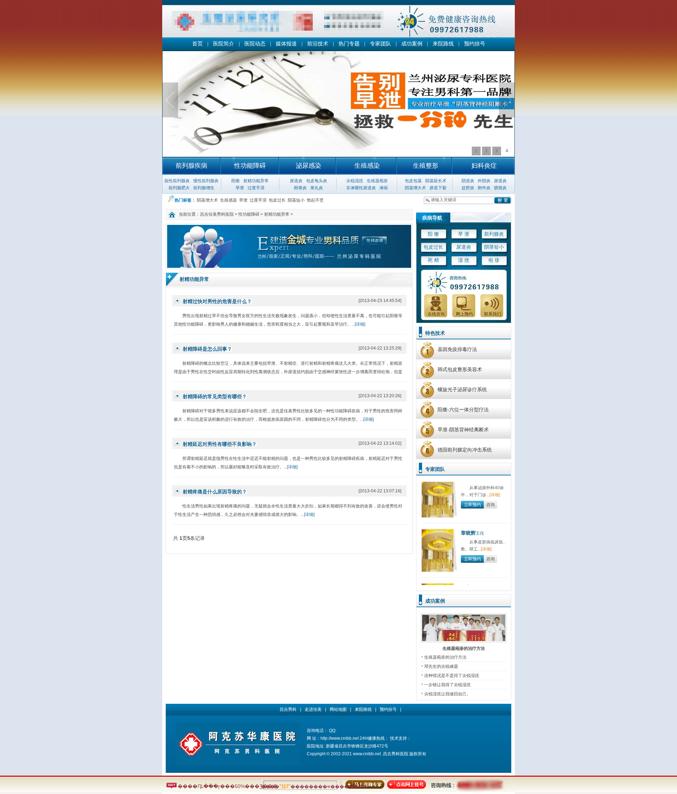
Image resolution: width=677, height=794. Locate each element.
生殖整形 (425, 165)
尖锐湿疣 (354, 180)
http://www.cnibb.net (340, 738)
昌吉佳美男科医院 (217, 214)
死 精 (433, 260)
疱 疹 (494, 260)
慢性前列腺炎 (206, 180)
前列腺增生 (203, 187)
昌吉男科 (288, 709)
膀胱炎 (500, 187)
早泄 (240, 187)
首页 (197, 44)
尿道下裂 (437, 187)
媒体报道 (286, 44)
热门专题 (349, 44)
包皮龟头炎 (316, 180)
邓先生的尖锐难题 (441, 666)
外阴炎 (484, 180)
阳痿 (235, 180)
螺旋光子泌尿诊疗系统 (462, 389)
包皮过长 (277, 200)
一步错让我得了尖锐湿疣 (447, 684)
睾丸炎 (316, 187)
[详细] (360, 324)
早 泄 (463, 234)
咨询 (490, 495)
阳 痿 (433, 234)
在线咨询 (436, 314)
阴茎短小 (296, 200)
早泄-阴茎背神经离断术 (463, 429)
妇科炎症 (484, 165)
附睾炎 (300, 187)
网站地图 (338, 709)
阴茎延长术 (435, 180)
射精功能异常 (256, 180)
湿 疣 (463, 260)
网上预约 (464, 314)
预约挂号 (474, 44)
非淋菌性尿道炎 (361, 187)
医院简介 (223, 44)
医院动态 (255, 44)
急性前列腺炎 (177, 180)
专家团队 (380, 44)
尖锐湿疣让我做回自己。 (447, 693)
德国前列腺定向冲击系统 (465, 450)
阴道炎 (468, 180)
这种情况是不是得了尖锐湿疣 (451, 675)
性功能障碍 (250, 165)
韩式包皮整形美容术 (460, 369)
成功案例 (411, 44)
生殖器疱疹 (377, 180)
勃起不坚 (315, 200)
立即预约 (472, 495)
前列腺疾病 (191, 165)
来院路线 (443, 44)
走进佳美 (313, 709)
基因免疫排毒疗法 (457, 349)
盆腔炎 (468, 187)
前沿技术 (317, 44)
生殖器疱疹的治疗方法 (464, 648)
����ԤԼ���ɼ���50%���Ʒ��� (226, 786)
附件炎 (484, 187)
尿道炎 (296, 180)
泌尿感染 (308, 165)
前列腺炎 (494, 234)
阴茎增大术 (415, 187)
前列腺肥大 (179, 187)
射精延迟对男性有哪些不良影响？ (220, 444)
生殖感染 (367, 165)
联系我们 (492, 314)
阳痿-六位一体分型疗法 (463, 409)
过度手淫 (256, 187)
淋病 (383, 187)
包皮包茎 (413, 180)
